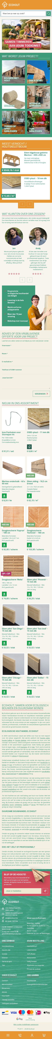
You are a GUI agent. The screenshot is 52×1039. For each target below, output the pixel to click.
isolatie (42, 825)
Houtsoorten (31, 981)
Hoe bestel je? (32, 946)
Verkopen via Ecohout (10, 1003)
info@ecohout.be (11, 918)
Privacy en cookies (33, 969)
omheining (18, 805)
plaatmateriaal (11, 774)
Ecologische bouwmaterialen (37, 984)
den (33, 747)
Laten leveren (32, 950)
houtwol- (8, 829)
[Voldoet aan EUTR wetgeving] (4, 495)
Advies (4, 992)
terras (33, 805)
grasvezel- (15, 829)
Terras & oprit (7, 961)
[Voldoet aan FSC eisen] (29, 446)
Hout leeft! (5, 996)
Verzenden (40, 394)
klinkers (31, 838)
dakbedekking (24, 774)
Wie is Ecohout (7, 984)
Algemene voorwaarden (35, 965)
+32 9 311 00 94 (11, 915)
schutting (5, 805)
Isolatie (4, 954)
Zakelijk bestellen (8, 1000)
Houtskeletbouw (8, 946)
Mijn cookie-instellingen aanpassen (26, 1024)
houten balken (7, 740)
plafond (9, 785)
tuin (10, 765)
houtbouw (44, 762)
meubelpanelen (42, 787)
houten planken (20, 740)
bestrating (40, 838)
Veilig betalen (32, 961)
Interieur (5, 958)
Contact (5, 981)
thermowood (23, 756)
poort (12, 805)
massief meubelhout (9, 789)
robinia (14, 756)
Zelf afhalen (31, 954)
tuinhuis (26, 805)
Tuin (3, 965)
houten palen (45, 738)
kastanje (24, 747)
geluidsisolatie (35, 829)
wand (16, 785)
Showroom (6, 988)
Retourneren (31, 958)
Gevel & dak (6, 950)
